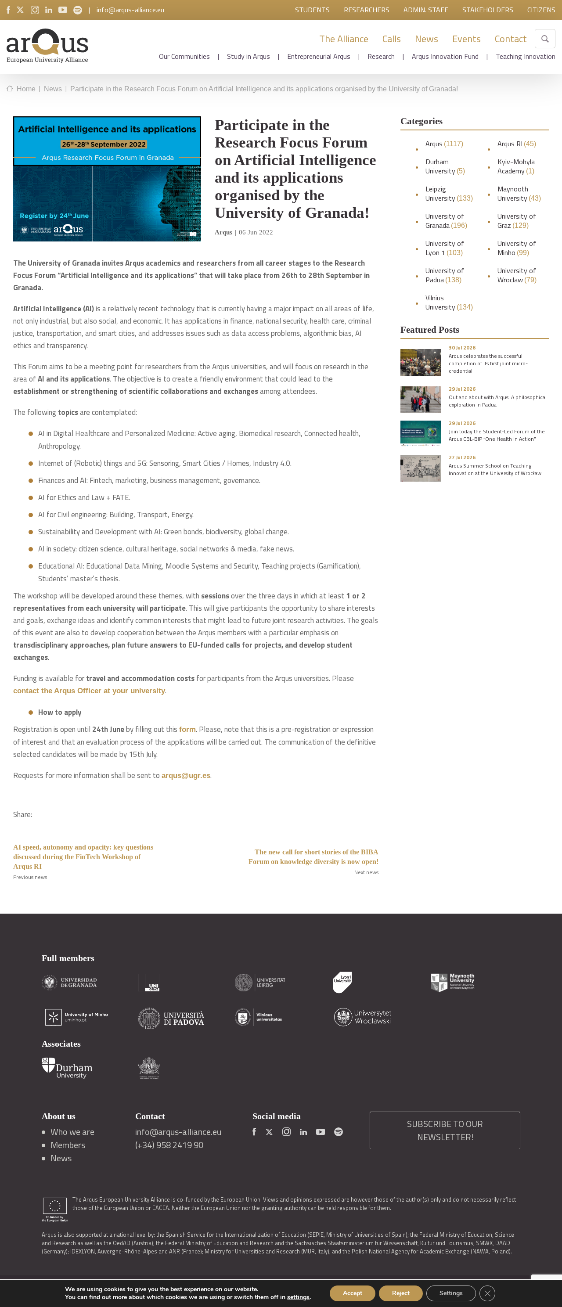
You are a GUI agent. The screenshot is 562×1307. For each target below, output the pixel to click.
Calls (391, 38)
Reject (401, 1293)
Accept (352, 1293)
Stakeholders (487, 9)
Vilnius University (449, 302)
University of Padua (444, 275)
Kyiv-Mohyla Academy (516, 166)
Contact (511, 38)
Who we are (72, 1131)
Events (466, 38)
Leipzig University (449, 193)
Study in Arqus (248, 56)
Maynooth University (519, 193)
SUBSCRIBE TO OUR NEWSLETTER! (445, 1130)
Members (67, 1145)
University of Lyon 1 (444, 248)
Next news (366, 872)
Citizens (541, 9)
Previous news (30, 877)
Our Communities (184, 56)
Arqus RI (516, 143)
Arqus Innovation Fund (445, 56)
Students (312, 9)
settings (298, 1297)
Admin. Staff (425, 9)
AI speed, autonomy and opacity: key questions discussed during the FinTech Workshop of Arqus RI (83, 856)
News (426, 38)
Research (381, 56)
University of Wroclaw (517, 275)
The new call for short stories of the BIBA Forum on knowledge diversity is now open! (313, 856)
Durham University (445, 166)
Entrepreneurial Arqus (318, 56)
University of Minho (516, 248)
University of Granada (446, 221)
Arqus (444, 143)
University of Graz (516, 221)
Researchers (366, 9)
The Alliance (343, 38)
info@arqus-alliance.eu (130, 9)
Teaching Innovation (525, 56)
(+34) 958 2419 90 (169, 1145)
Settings (451, 1293)
